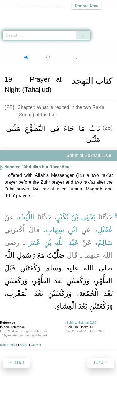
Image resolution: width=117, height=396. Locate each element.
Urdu (60, 57)
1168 (18, 362)
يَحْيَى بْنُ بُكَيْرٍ (76, 217)
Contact (87, 379)
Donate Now (86, 5)
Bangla (89, 57)
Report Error (8, 344)
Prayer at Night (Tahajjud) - (79, 45)
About (9, 379)
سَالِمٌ (105, 242)
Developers (64, 379)
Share (24, 344)
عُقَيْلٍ (105, 230)
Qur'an (33, 15)
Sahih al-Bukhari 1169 (81, 322)
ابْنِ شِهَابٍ (62, 230)
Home (7, 45)
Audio (100, 15)
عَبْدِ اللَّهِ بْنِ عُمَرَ (53, 242)
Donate (106, 379)
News (24, 379)
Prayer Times (77, 15)
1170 (98, 362)
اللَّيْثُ (27, 217)
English (36, 57)
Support (42, 379)
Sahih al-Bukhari (29, 45)
